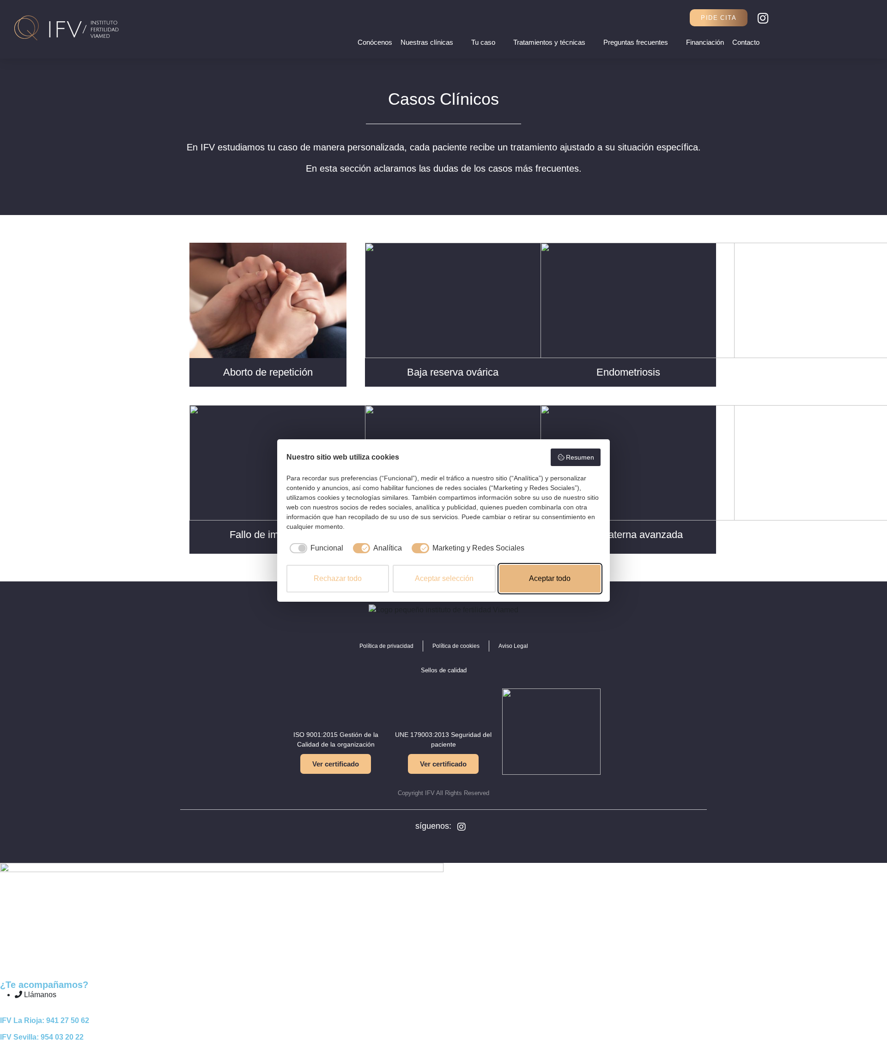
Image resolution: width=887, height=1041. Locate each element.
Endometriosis (628, 372)
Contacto (745, 42)
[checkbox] (314, 548)
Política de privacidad (386, 646)
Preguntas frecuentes (635, 42)
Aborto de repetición (268, 372)
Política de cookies (456, 646)
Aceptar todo (550, 578)
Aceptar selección (444, 578)
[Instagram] (763, 18)
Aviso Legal (513, 646)
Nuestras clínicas (427, 42)
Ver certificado (335, 764)
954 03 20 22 (62, 1037)
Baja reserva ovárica (452, 372)
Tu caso (483, 42)
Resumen (580, 457)
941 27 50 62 (67, 1020)
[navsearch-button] (676, 17)
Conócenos (375, 42)
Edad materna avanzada (628, 534)
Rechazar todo (338, 578)
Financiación (705, 42)
